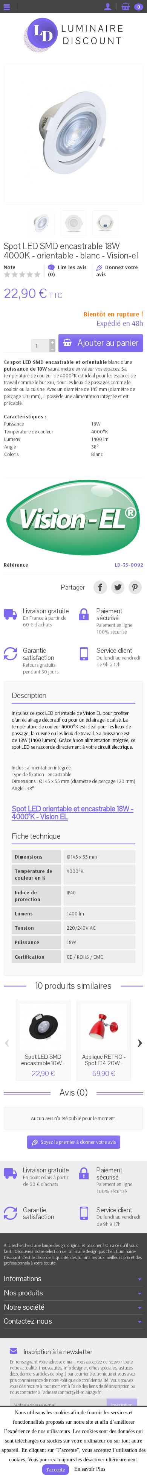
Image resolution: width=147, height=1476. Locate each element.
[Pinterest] (135, 587)
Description (29, 695)
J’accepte (55, 1469)
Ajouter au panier (108, 343)
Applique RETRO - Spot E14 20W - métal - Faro (104, 1063)
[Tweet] (117, 587)
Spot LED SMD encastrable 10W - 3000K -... (43, 1063)
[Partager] (100, 587)
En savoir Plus (89, 1469)
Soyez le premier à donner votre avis (78, 1142)
